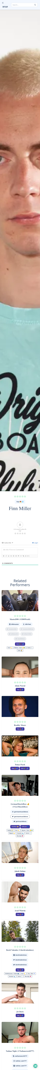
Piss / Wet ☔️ (31, 973)
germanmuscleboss (21, 812)
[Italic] (6, 556)
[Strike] (11, 556)
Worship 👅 (20, 836)
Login (36, 543)
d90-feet (28, 624)
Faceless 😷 (15, 826)
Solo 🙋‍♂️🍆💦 (20, 644)
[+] (28, 556)
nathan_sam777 (21, 1061)
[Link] (23, 556)
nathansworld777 (21, 1056)
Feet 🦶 (10, 647)
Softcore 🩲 (25, 826)
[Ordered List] (13, 556)
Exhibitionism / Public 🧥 (12, 973)
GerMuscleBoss (21, 821)
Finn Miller (20, 508)
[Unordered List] (16, 556)
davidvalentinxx (21, 955)
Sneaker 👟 (20, 833)
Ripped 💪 (12, 833)
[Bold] (3, 556)
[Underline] (8, 556)
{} (25, 556)
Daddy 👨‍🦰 (10, 830)
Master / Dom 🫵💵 (19, 647)
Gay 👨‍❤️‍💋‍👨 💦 (20, 502)
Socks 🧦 (29, 647)
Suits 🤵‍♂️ (20, 650)
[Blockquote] (18, 556)
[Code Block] (21, 556)
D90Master (15, 624)
